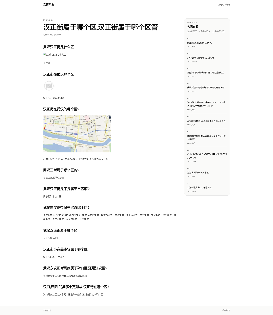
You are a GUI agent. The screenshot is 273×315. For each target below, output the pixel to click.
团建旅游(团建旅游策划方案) (199, 42)
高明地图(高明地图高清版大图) (200, 57)
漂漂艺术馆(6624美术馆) (198, 172)
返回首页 (226, 310)
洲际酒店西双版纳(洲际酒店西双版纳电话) (205, 72)
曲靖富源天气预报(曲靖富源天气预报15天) (205, 87)
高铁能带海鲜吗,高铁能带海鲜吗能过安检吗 (206, 121)
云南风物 (49, 4)
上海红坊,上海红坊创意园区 (199, 187)
